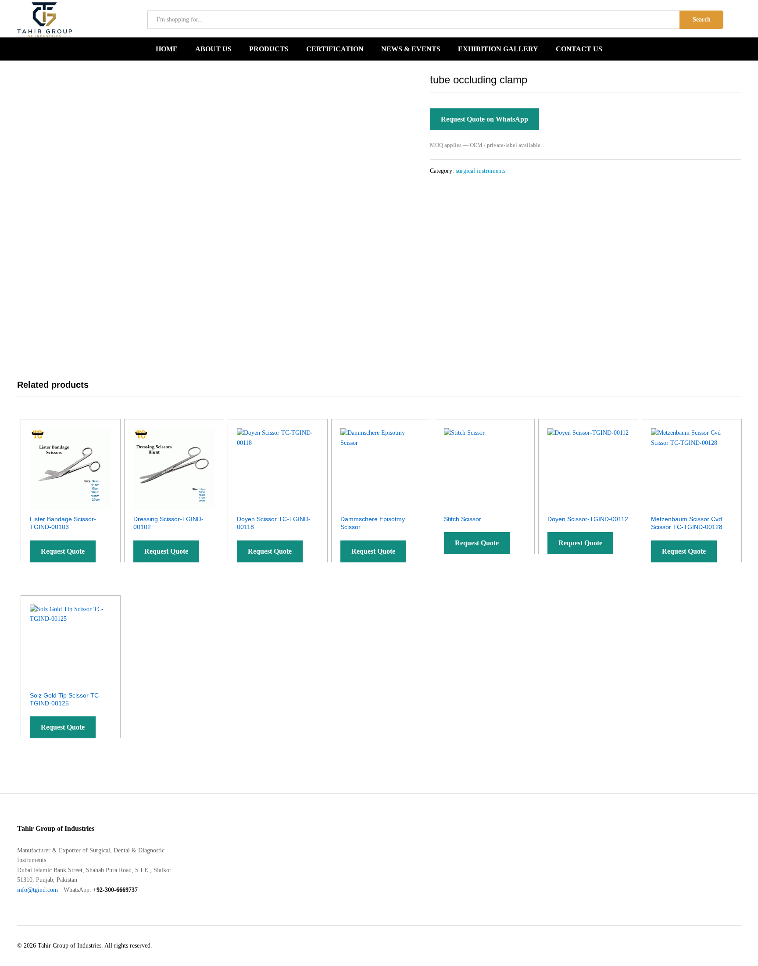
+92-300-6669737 (115, 890)
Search (702, 19)
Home (167, 49)
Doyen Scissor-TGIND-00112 (587, 518)
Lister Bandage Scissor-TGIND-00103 (63, 522)
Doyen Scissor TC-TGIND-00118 (274, 522)
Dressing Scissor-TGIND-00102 (168, 522)
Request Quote (63, 551)
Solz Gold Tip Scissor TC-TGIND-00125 (65, 699)
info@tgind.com (37, 890)
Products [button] (269, 49)
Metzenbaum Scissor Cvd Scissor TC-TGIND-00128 (686, 522)
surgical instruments (480, 171)
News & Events (410, 49)
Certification (335, 49)
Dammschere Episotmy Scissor (372, 522)
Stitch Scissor (462, 518)
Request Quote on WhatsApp (484, 119)
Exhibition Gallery (498, 49)
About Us (213, 49)
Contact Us (579, 49)
